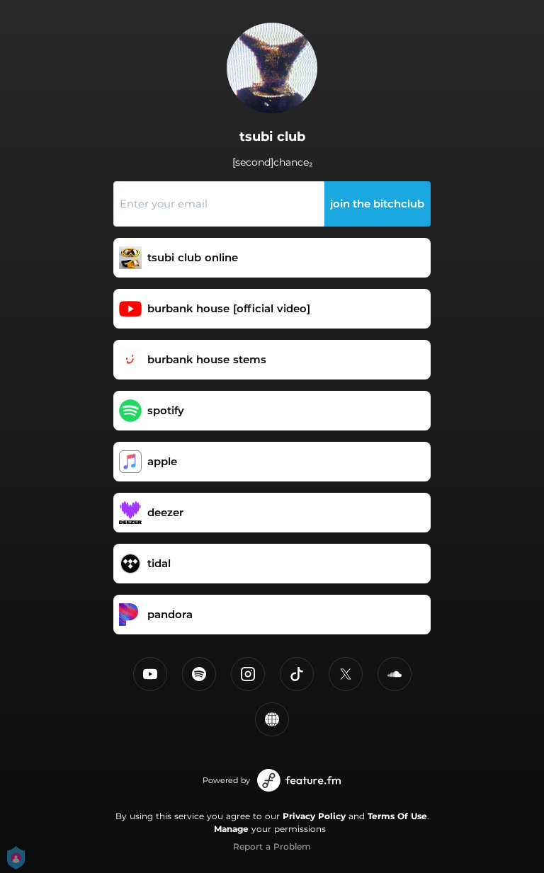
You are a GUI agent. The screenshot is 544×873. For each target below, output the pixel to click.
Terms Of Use (397, 816)
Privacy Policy (314, 816)
